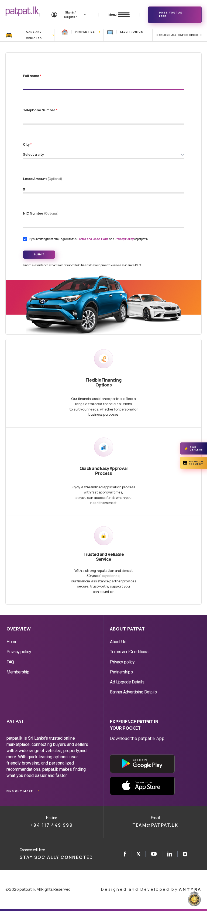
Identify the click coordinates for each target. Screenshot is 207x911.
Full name (32, 75)
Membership (17, 672)
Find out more (19, 791)
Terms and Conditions (93, 239)
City (27, 144)
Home (11, 641)
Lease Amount (42, 178)
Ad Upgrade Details (127, 682)
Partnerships (121, 672)
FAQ (10, 662)
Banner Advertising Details (133, 692)
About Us (118, 641)
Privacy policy (18, 651)
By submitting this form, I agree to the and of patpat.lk (88, 239)
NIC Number (41, 213)
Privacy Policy (124, 239)
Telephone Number (40, 110)
